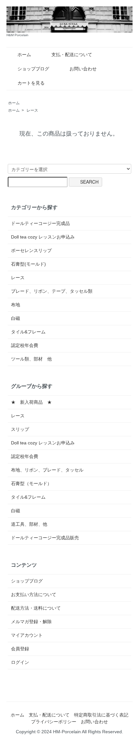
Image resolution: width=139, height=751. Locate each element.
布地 (15, 304)
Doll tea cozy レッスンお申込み (43, 236)
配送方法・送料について (36, 608)
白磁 (15, 318)
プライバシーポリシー (53, 721)
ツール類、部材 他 (31, 358)
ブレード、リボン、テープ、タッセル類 (51, 291)
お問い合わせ (83, 68)
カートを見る (31, 83)
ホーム (24, 54)
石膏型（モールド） (31, 483)
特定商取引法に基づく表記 (101, 714)
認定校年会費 (24, 345)
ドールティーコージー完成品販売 (45, 537)
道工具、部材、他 (29, 524)
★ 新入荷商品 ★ (31, 402)
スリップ (20, 429)
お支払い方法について (33, 594)
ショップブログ (33, 68)
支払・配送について (71, 54)
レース (32, 110)
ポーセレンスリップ (31, 250)
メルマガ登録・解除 (31, 621)
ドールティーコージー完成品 (40, 223)
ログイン (20, 662)
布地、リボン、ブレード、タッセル (47, 469)
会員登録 (20, 648)
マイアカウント (27, 635)
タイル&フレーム (28, 331)
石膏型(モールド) (28, 264)
